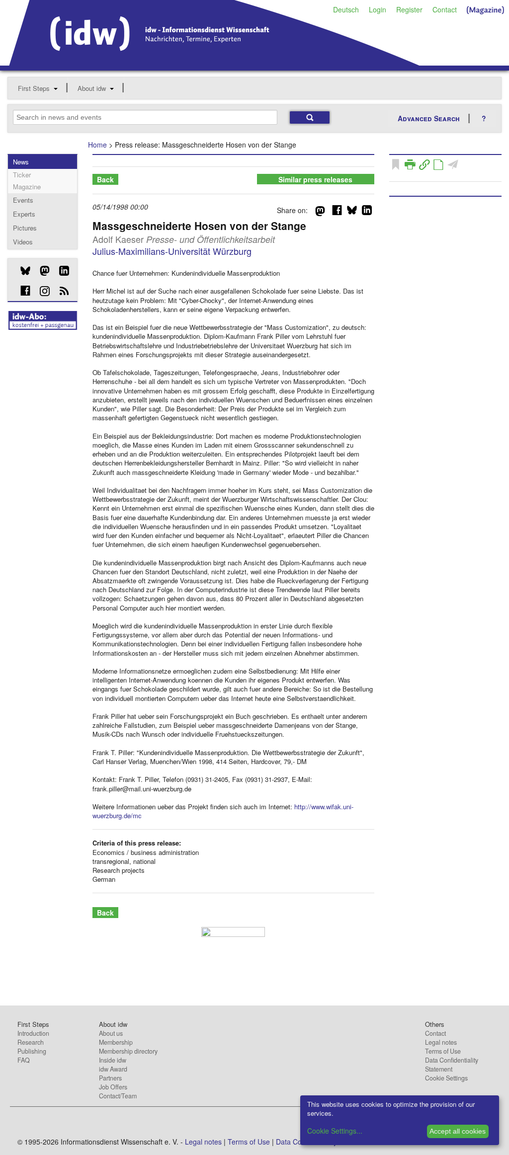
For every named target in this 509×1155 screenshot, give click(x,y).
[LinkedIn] (60, 271)
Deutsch (346, 9)
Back (105, 179)
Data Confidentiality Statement (451, 1065)
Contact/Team (118, 1095)
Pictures (25, 227)
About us (111, 1033)
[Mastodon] (41, 271)
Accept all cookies (457, 1131)
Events (23, 200)
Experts (24, 214)
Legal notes (441, 1042)
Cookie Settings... (334, 1130)
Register (409, 9)
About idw (92, 88)
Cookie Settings (446, 1078)
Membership (116, 1042)
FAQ (23, 1060)
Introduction (33, 1033)
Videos (23, 241)
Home (97, 145)
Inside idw (112, 1060)
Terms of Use (443, 1051)
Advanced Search (429, 118)
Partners (110, 1078)
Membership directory (128, 1051)
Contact (444, 9)
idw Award (113, 1069)
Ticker (22, 174)
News (21, 161)
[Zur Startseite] (214, 62)
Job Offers (113, 1086)
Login (377, 9)
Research (30, 1042)
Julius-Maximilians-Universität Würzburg (172, 250)
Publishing (31, 1051)
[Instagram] (41, 291)
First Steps (34, 88)
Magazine (27, 186)
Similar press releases (315, 179)
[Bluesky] (21, 271)
